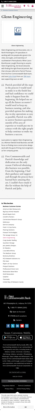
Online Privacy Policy (23, 389)
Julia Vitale (12, 76)
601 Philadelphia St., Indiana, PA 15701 (17, 303)
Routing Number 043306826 (17, 381)
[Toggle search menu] (28, 6)
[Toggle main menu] (3, 6)
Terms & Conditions (24, 386)
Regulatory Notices (9, 386)
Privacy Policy (9, 389)
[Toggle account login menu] (32, 6)
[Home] (13, 6)
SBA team (27, 76)
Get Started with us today (17, 372)
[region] (17, 10)
